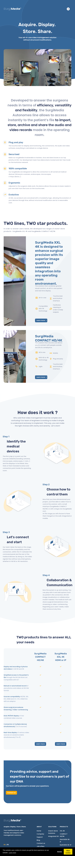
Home (39, 831)
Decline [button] (59, 851)
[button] (68, 9)
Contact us (11, 793)
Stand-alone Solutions (53, 832)
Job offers (40, 846)
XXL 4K (62, 831)
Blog (38, 840)
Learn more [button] (12, 852)
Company (40, 834)
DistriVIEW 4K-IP (65, 840)
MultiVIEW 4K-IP (65, 845)
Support (40, 837)
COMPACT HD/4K (63, 835)
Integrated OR (53, 836)
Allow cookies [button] (68, 851)
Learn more (40, 320)
